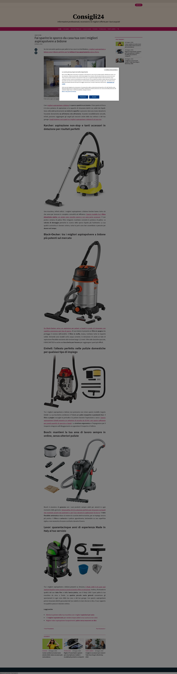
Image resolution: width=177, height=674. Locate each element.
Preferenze (83, 96)
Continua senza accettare (111, 69)
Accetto (94, 96)
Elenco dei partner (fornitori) (69, 91)
